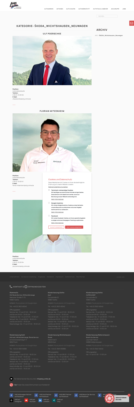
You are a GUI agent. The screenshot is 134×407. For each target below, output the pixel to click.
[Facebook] (11, 395)
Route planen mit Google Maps (26, 303)
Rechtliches (80, 277)
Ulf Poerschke (52, 33)
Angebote (41, 277)
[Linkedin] (40, 400)
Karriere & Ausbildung (28, 277)
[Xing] (54, 400)
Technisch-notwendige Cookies (67, 193)
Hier (15, 385)
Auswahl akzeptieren (56, 227)
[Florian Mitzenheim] (52, 142)
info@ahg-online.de (43, 379)
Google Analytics (67, 206)
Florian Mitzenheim (52, 111)
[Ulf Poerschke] (52, 60)
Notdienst (50, 277)
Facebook (68, 218)
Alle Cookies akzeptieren (74, 227)
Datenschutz (69, 277)
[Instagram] (11, 400)
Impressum (59, 277)
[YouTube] (26, 400)
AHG (96, 35)
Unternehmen (14, 277)
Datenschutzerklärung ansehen (58, 187)
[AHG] (15, 5)
